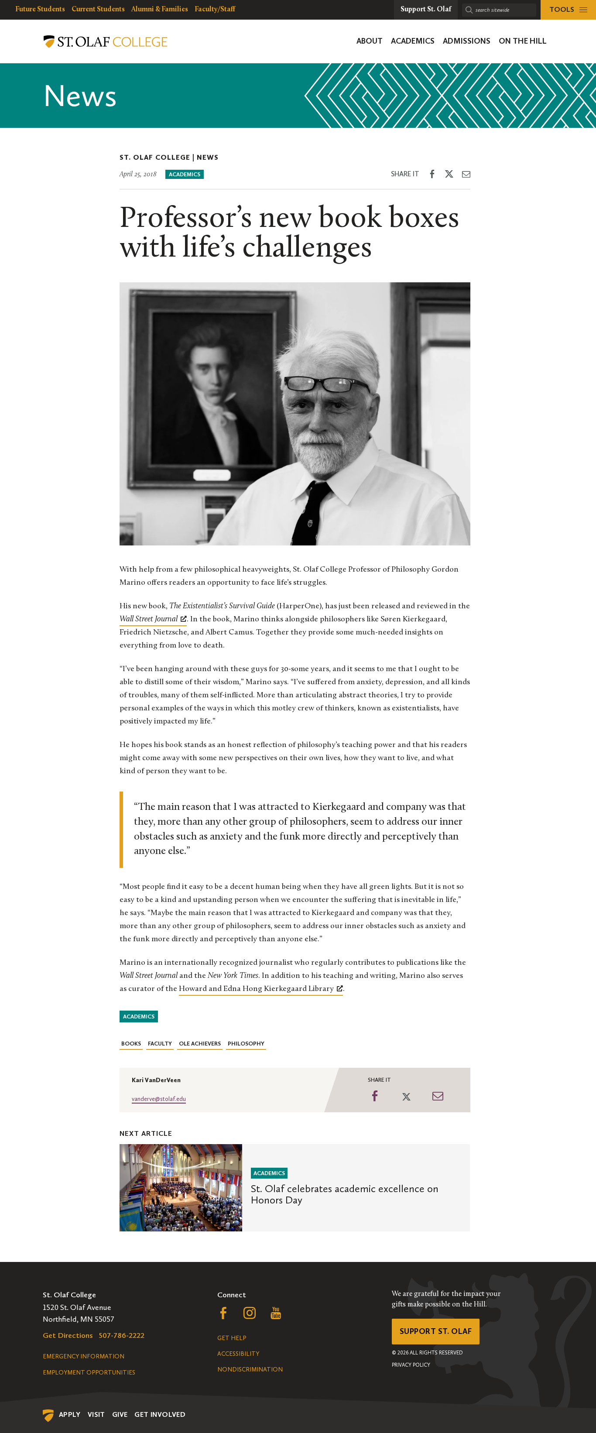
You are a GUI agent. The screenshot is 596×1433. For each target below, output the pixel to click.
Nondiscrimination (250, 1369)
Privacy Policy (411, 1365)
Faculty (160, 1043)
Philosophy (246, 1043)
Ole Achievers (200, 1043)
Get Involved (159, 1414)
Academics (184, 174)
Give (120, 1414)
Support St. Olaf (436, 1331)
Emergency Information (83, 1356)
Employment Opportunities (89, 1372)
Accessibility (238, 1354)
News (208, 157)
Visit (96, 1414)
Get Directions (68, 1335)
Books (131, 1043)
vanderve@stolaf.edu (159, 1099)
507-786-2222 (121, 1335)
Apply (70, 1414)
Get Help (231, 1338)
